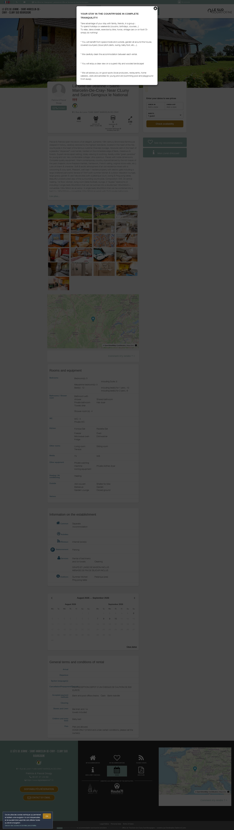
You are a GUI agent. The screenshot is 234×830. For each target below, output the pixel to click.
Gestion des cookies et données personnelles (20, 825)
